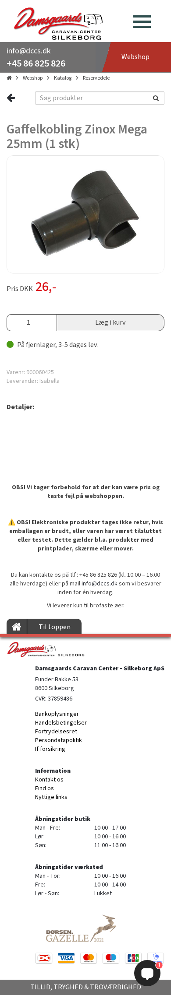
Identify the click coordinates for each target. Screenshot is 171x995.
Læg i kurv (110, 322)
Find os (44, 788)
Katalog (62, 78)
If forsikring (50, 749)
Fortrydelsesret (56, 731)
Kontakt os (49, 779)
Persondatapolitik (58, 740)
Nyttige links (51, 797)
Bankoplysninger (57, 714)
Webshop (33, 78)
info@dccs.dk (28, 51)
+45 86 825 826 (36, 63)
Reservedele (96, 78)
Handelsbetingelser (61, 722)
